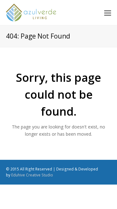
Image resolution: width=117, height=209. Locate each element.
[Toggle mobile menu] (107, 12)
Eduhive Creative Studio (32, 175)
